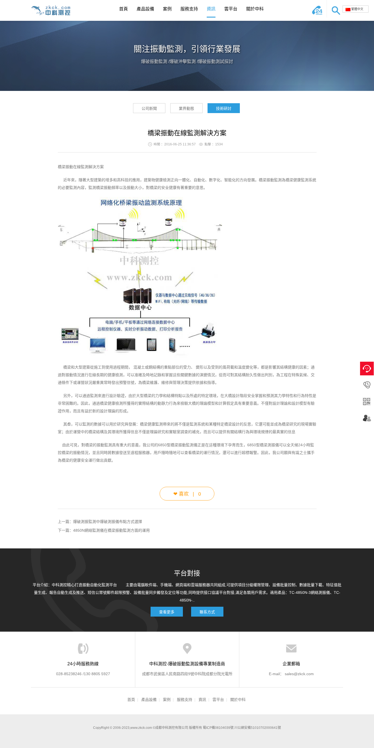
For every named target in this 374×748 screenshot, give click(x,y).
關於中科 (255, 9)
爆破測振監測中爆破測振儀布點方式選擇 (107, 521)
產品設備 (145, 9)
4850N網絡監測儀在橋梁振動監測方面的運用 (111, 530)
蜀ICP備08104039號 (218, 728)
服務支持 (189, 9)
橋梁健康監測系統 (301, 180)
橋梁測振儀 (269, 445)
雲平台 (230, 9)
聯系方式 (207, 612)
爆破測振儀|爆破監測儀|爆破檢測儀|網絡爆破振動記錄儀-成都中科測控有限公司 (53, 10)
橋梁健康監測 (151, 424)
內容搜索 (335, 9)
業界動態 (186, 108)
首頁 (123, 9)
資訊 (211, 9)
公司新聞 (149, 108)
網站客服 (318, 9)
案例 (167, 9)
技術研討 (223, 108)
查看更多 (166, 612)
